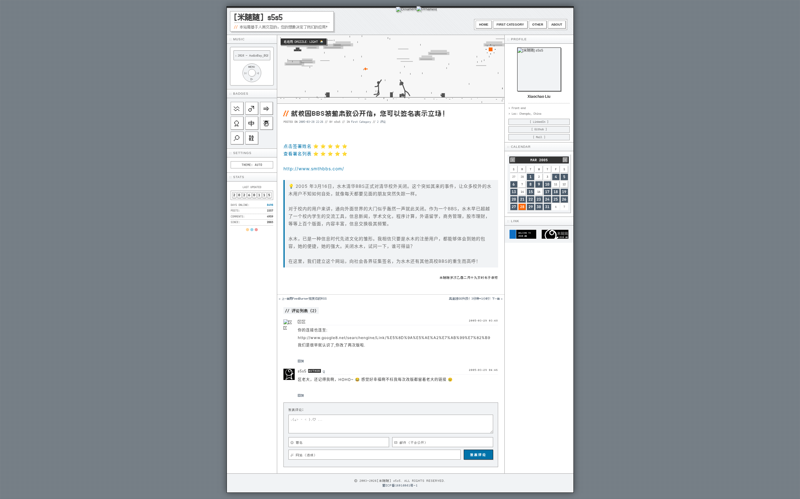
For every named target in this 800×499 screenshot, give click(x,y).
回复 (301, 360)
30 (539, 206)
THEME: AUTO (252, 165)
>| (258, 73)
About (556, 24)
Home (483, 24)
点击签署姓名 (297, 146)
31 (547, 206)
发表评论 (478, 454)
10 (547, 184)
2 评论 (381, 121)
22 (530, 199)
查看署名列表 (297, 153)
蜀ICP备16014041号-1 (400, 485)
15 (530, 191)
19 (564, 191)
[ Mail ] (539, 137)
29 (530, 206)
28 (522, 206)
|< (245, 73)
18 (555, 191)
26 (564, 199)
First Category (510, 24)
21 (522, 199)
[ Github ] (539, 129)
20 (514, 199)
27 (514, 206)
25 (555, 199)
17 (547, 191)
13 (514, 191)
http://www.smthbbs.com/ (313, 168)
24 (547, 199)
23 (539, 199)
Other (537, 24)
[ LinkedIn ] (539, 122)
